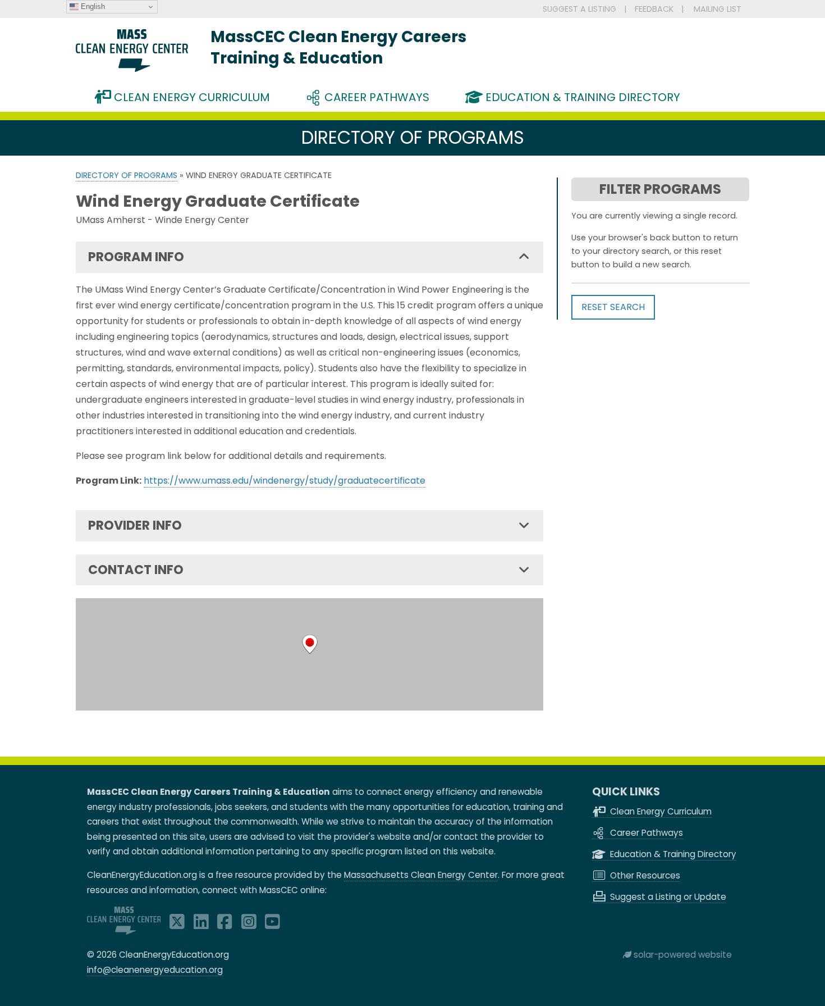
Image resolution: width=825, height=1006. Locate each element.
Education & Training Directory (581, 97)
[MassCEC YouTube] (272, 925)
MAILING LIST (717, 9)
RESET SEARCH (613, 307)
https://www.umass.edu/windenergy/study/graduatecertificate (284, 480)
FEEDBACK (654, 9)
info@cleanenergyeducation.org (155, 970)
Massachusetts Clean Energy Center (421, 875)
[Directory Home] (132, 68)
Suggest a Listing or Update (667, 897)
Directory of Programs (126, 175)
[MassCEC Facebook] (224, 925)
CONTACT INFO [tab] (136, 570)
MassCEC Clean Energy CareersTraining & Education (338, 47)
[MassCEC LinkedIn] (201, 925)
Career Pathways (375, 97)
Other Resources (644, 875)
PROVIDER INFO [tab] (135, 525)
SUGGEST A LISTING (579, 9)
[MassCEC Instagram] (248, 925)
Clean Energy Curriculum (190, 97)
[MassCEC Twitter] (177, 925)
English (92, 6)
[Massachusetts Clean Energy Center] (124, 931)
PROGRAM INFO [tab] (136, 257)
